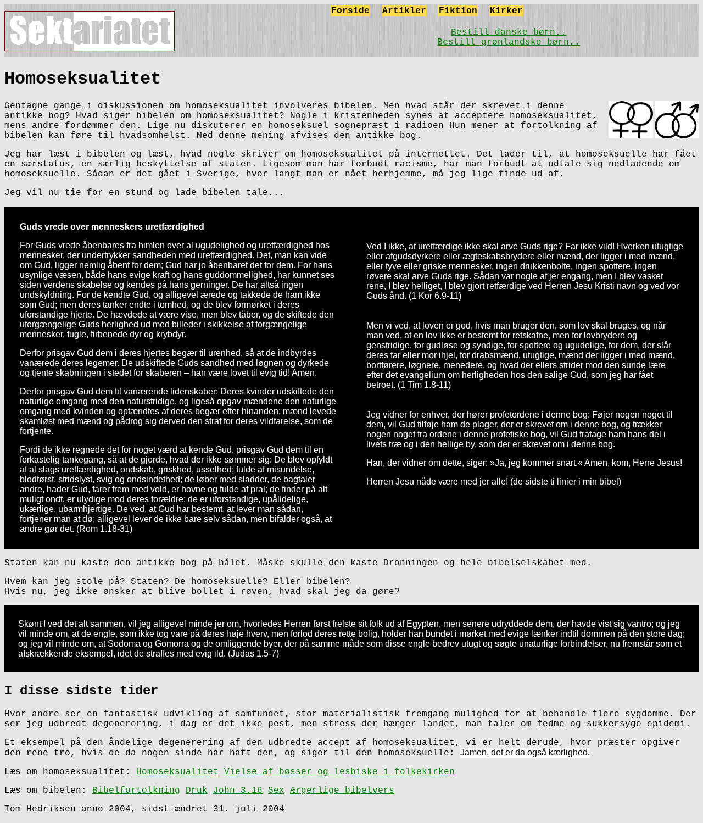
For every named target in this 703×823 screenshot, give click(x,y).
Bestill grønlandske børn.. (508, 42)
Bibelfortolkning (136, 791)
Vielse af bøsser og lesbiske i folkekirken (339, 772)
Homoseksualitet (177, 772)
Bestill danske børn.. (508, 32)
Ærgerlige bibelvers (342, 791)
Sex (276, 791)
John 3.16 (238, 791)
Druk (197, 791)
